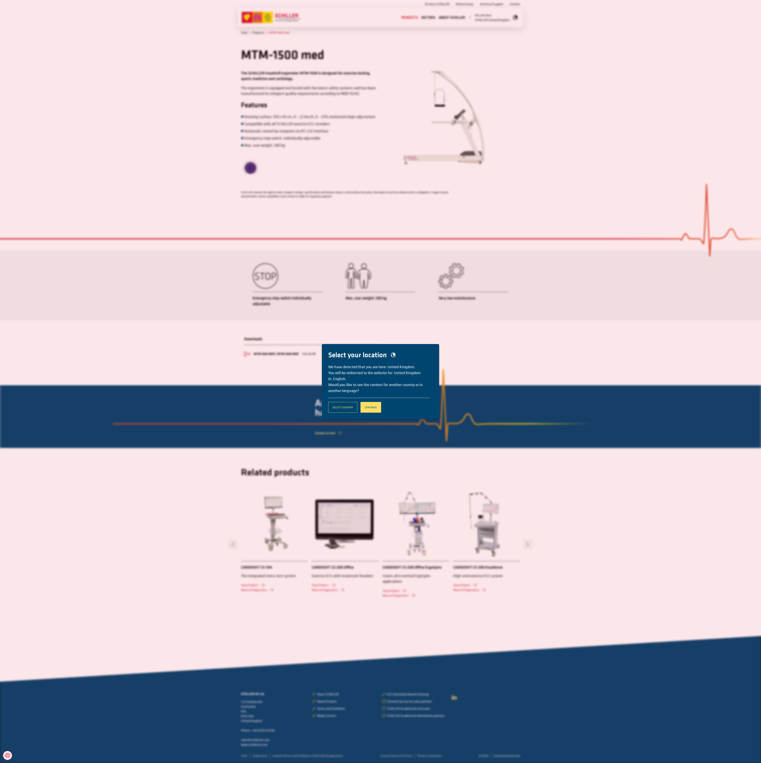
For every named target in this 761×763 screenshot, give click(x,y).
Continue (371, 407)
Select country (342, 407)
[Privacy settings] (7, 755)
